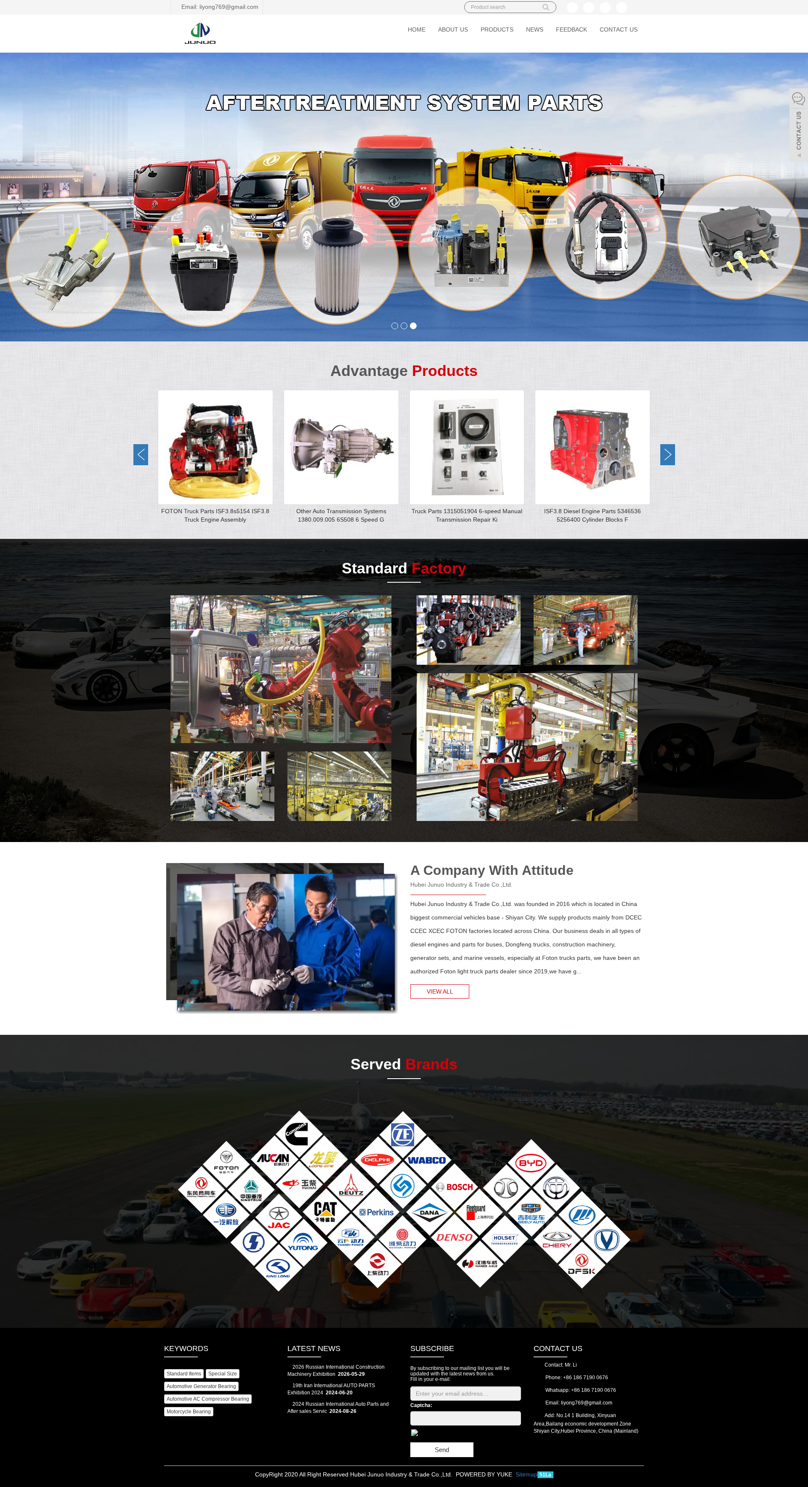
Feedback (571, 29)
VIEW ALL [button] (440, 991)
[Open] (798, 126)
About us (453, 29)
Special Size (222, 1374)
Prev (140, 454)
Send (442, 1449)
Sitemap (526, 1474)
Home (416, 29)
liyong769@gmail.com (586, 1403)
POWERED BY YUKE (485, 1474)
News (534, 29)
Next (667, 454)
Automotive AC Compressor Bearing (208, 1399)
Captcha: (421, 1405)
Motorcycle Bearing (189, 1412)
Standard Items (184, 1374)
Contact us (619, 29)
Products (497, 29)
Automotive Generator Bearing (201, 1386)
